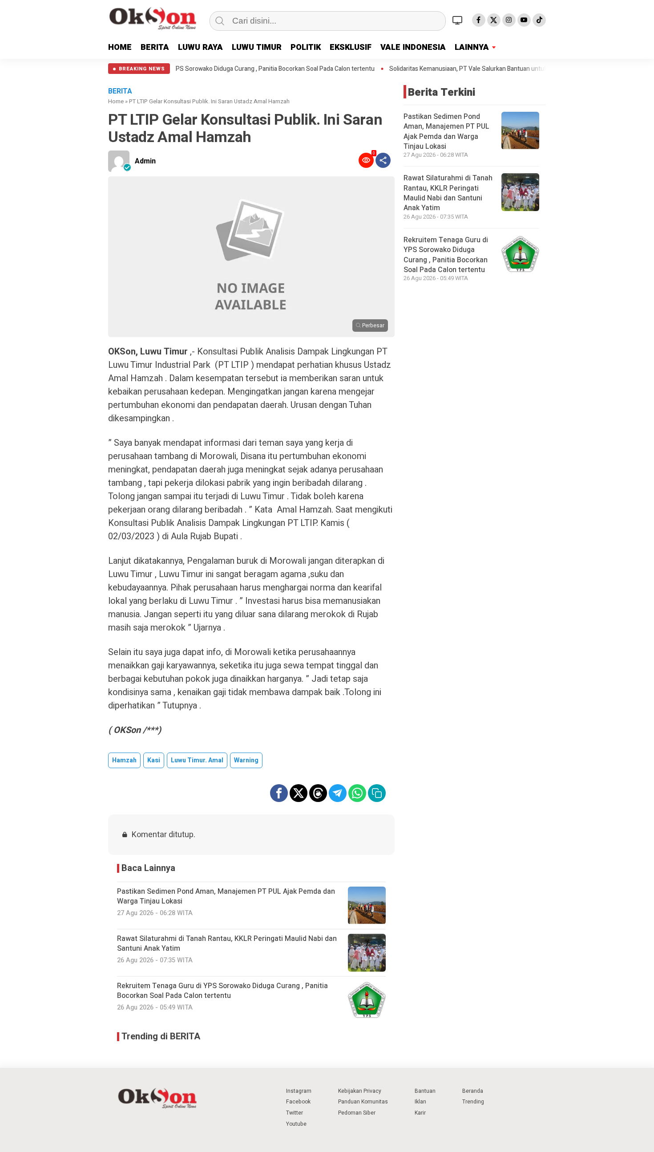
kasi (153, 760)
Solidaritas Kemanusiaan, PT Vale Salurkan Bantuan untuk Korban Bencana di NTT (460, 69)
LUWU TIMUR (257, 47)
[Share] (383, 160)
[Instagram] (509, 20)
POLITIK (306, 47)
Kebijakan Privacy (359, 1091)
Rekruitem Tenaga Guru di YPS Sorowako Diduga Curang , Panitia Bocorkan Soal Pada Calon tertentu (195, 69)
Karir (420, 1113)
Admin (145, 161)
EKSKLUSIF (350, 47)
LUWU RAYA (200, 47)
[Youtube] (524, 20)
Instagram (298, 1091)
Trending (473, 1102)
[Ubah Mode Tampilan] (458, 20)
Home (116, 101)
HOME (120, 47)
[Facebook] (478, 20)
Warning (246, 760)
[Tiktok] (539, 20)
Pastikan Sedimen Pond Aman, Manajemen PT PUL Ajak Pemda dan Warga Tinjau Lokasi (446, 131)
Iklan (420, 1102)
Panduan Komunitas (363, 1102)
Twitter (294, 1113)
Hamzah (124, 760)
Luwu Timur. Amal (197, 760)
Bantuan (425, 1091)
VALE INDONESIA (413, 47)
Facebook (298, 1102)
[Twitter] (494, 20)
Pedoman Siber (356, 1113)
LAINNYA (472, 47)
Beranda (472, 1091)
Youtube (296, 1124)
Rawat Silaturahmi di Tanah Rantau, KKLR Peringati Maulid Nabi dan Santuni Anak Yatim (448, 193)
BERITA (155, 47)
